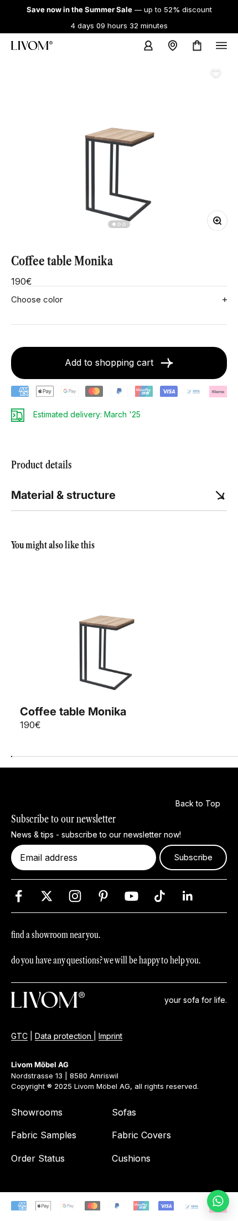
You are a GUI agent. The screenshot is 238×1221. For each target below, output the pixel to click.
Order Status (38, 1157)
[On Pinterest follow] (103, 895)
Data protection (64, 1036)
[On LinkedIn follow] (187, 895)
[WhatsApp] (218, 1201)
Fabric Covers (141, 1135)
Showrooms (37, 1111)
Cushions (131, 1157)
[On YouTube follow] (131, 895)
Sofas (124, 1111)
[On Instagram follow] (75, 895)
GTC (19, 1036)
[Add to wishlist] (216, 73)
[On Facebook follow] (18, 895)
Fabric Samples (43, 1135)
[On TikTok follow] (159, 895)
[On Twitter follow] (46, 895)
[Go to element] (114, 224)
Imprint (110, 1036)
